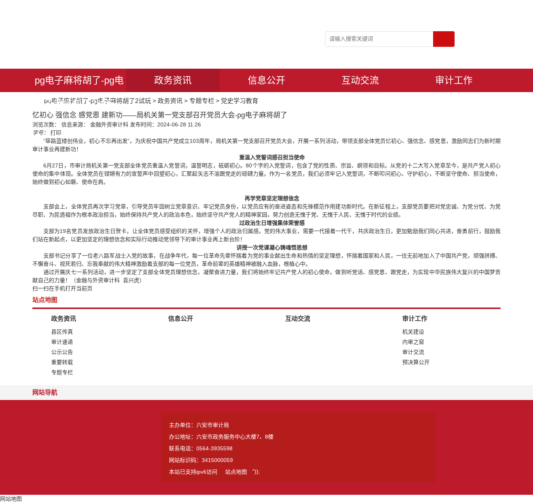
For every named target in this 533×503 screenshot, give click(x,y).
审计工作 (454, 80)
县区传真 (62, 332)
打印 (55, 133)
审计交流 (413, 352)
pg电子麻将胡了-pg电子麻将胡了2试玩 (79, 83)
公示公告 (62, 352)
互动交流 (360, 80)
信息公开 (266, 80)
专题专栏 (201, 101)
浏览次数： (46, 124)
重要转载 (62, 362)
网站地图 (11, 499)
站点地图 (236, 472)
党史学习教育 (239, 101)
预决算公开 (416, 362)
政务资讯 (173, 80)
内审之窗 (413, 342)
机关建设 (413, 332)
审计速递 (62, 342)
